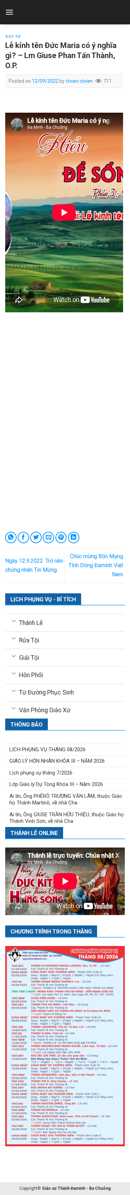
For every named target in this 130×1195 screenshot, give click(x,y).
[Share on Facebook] (23, 537)
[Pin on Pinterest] (61, 537)
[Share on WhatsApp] (11, 537)
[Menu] (9, 12)
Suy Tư (12, 36)
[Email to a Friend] (48, 537)
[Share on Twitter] (36, 537)
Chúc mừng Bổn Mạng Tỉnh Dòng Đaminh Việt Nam (96, 565)
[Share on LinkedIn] (73, 537)
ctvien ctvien (79, 81)
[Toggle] (13, 620)
